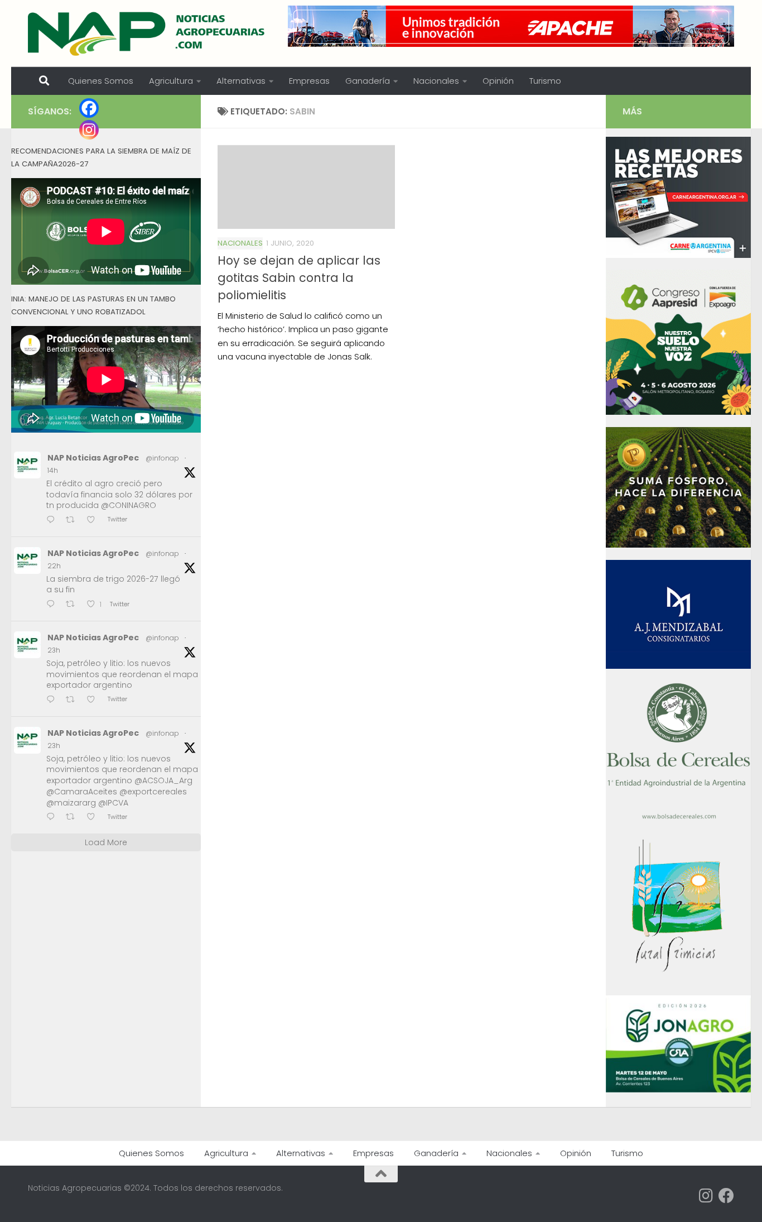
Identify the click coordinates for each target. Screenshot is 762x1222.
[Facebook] (89, 108)
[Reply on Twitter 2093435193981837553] (53, 520)
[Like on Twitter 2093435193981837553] (94, 520)
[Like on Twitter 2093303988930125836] (94, 817)
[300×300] (678, 412)
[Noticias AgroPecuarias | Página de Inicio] (147, 33)
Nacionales (436, 81)
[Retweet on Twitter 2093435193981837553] (73, 520)
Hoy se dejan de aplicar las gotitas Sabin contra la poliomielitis (299, 277)
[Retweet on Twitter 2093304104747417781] (73, 700)
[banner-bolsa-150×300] (678, 817)
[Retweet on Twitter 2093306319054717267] (73, 604)
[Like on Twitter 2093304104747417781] (94, 700)
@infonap (162, 458)
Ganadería (367, 81)
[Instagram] (89, 130)
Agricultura (171, 81)
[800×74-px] (511, 26)
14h (52, 470)
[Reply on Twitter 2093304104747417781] (53, 700)
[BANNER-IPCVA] (678, 255)
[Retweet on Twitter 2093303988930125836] (73, 817)
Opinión (498, 81)
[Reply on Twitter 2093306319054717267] (53, 604)
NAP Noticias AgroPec (93, 457)
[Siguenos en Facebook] (726, 1196)
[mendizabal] (678, 666)
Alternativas (241, 81)
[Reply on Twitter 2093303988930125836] (53, 817)
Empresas (309, 81)
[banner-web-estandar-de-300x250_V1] (678, 544)
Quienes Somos (100, 81)
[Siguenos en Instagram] (706, 1196)
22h (54, 566)
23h (53, 650)
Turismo (545, 81)
